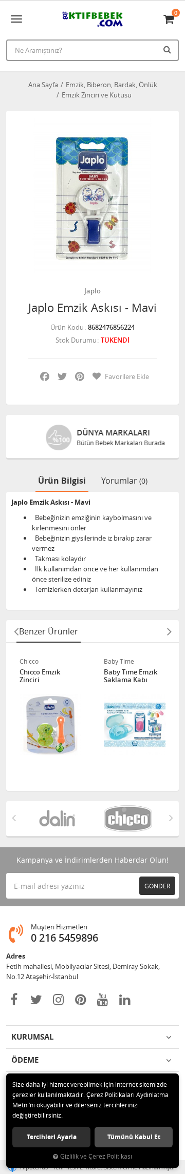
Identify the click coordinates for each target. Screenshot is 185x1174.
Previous (16, 631)
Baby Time (119, 661)
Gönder (157, 886)
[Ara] (168, 49)
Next (169, 631)
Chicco (29, 661)
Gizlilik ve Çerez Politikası (96, 1156)
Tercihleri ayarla (52, 1136)
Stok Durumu (76, 340)
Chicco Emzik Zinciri (40, 676)
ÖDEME (25, 1059)
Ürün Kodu (67, 327)
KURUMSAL (32, 1036)
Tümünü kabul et (133, 1136)
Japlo (92, 290)
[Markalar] (57, 818)
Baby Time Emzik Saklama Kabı (130, 676)
